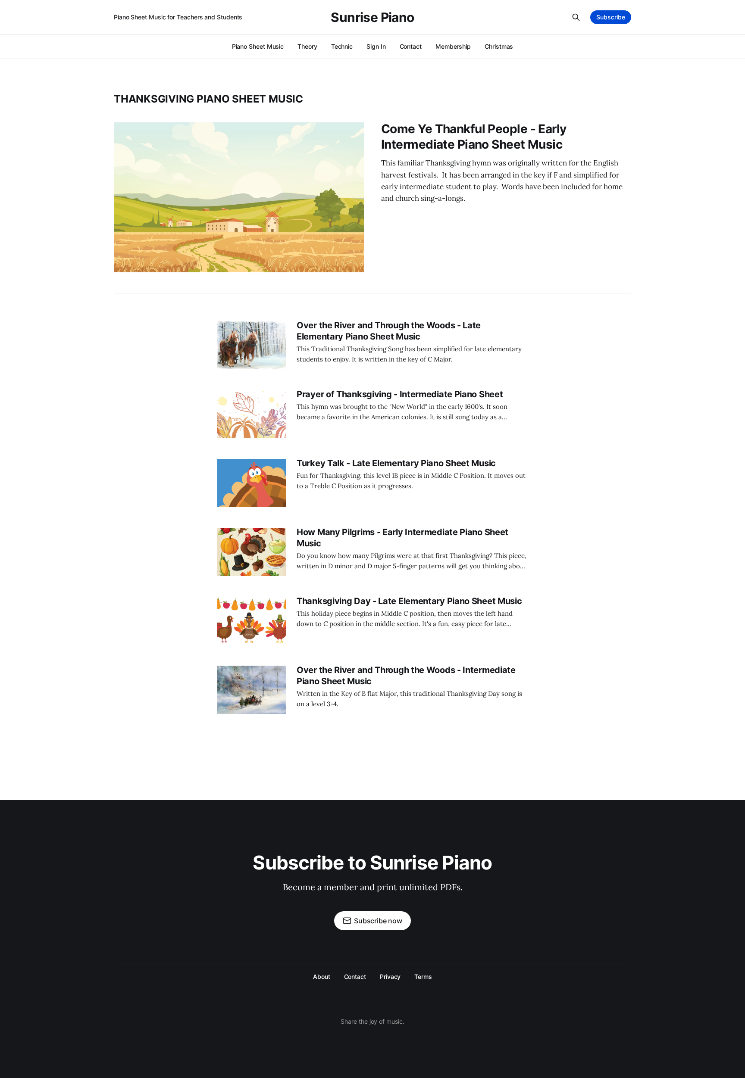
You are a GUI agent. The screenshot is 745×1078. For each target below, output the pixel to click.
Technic (342, 46)
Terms (423, 976)
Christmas (499, 46)
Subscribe (610, 17)
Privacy (390, 976)
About (321, 976)
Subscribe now (378, 920)
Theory (307, 46)
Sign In (375, 46)
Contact (411, 46)
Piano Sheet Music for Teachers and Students (178, 17)
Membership (453, 46)
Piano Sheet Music (258, 46)
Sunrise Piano (372, 17)
